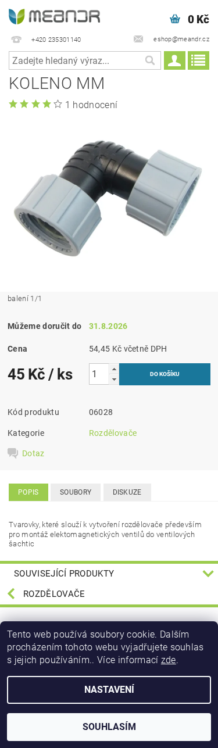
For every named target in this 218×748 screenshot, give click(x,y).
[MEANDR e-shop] (55, 15)
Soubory (75, 492)
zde (168, 659)
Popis (28, 492)
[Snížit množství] (114, 379)
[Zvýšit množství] (114, 368)
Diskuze (127, 492)
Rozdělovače (113, 433)
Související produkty (64, 573)
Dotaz (33, 453)
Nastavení (109, 689)
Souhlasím (109, 726)
